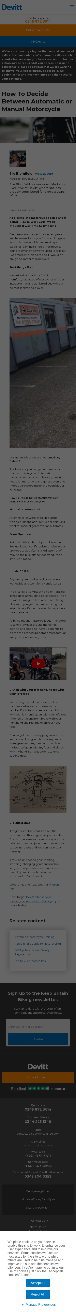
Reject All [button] (38, 1294)
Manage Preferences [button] (41, 1304)
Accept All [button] (38, 1283)
